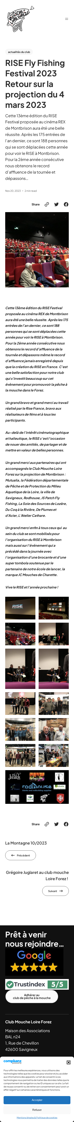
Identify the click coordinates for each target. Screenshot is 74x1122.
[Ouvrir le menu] (66, 19)
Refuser (37, 1109)
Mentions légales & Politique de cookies (37, 1117)
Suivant (52, 891)
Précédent (23, 855)
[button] (68, 1062)
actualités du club (19, 51)
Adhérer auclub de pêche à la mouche (32, 996)
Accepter (37, 1099)
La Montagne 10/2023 (26, 842)
